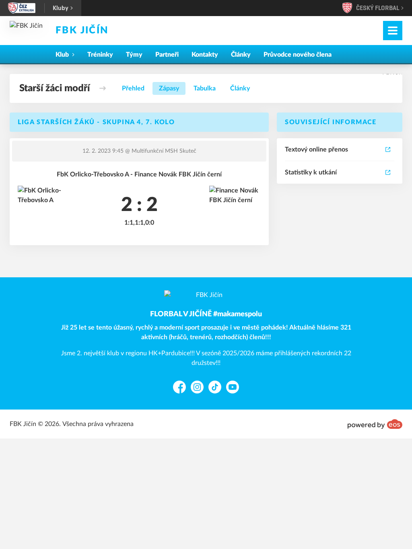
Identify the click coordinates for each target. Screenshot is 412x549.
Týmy (134, 54)
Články (241, 54)
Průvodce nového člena (298, 54)
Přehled (133, 88)
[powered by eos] (375, 424)
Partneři (167, 54)
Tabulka (205, 88)
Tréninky (100, 54)
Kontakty (205, 54)
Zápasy (169, 88)
